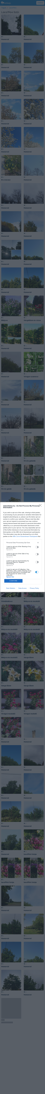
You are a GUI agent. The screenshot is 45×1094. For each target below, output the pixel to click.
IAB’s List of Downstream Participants (25, 536)
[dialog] (22, 547)
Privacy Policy (34, 588)
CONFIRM (13, 581)
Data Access (22, 588)
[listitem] (22, 543)
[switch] (37, 547)
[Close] (41, 506)
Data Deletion (10, 588)
